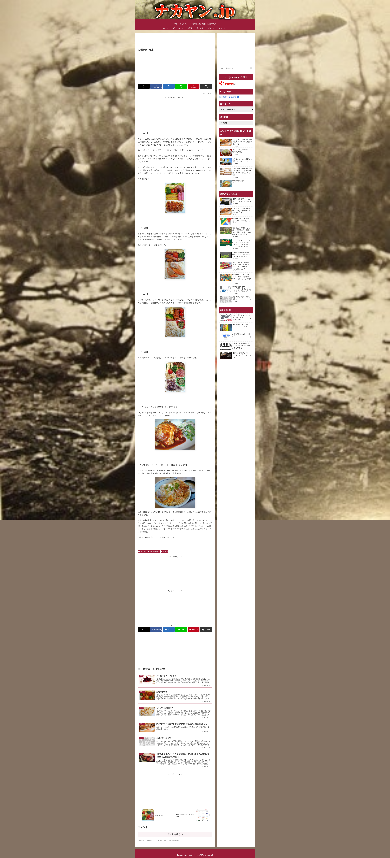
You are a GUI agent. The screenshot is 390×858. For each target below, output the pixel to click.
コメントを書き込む (175, 834)
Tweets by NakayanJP (228, 96)
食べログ (165, 551)
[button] (206, 86)
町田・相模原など (154, 551)
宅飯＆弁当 (143, 551)
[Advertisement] (175, 41)
